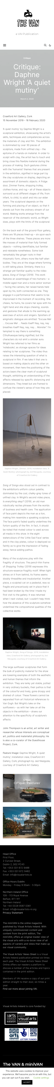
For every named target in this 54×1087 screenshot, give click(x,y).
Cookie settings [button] (41, 1077)
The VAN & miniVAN (23, 1064)
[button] (50, 45)
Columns (27, 813)
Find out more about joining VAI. (20, 988)
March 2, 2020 (27, 99)
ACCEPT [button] (27, 1082)
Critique (27, 58)
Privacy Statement (13, 912)
